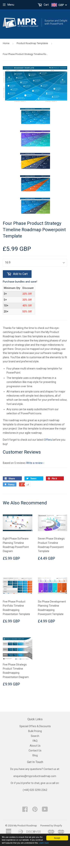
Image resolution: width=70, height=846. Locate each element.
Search (35, 735)
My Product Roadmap (25, 825)
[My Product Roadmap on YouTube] (45, 810)
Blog (35, 755)
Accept (57, 837)
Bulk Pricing (35, 731)
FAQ (35, 740)
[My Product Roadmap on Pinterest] (35, 810)
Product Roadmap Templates (32, 43)
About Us (35, 745)
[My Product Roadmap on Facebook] (25, 810)
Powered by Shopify (51, 825)
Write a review (34, 462)
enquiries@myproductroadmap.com (35, 776)
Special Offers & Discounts (35, 726)
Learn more (44, 842)
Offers (48, 439)
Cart (46, 4)
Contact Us (35, 750)
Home (6, 43)
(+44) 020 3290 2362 (35, 789)
